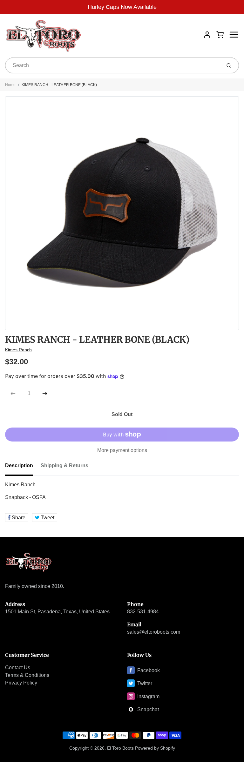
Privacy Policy (21, 682)
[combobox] (112, 65)
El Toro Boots (120, 748)
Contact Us (17, 667)
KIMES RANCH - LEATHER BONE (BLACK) (59, 85)
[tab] (23, 467)
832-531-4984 (143, 611)
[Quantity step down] (13, 393)
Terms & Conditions (27, 675)
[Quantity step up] (45, 393)
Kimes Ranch (18, 349)
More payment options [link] (122, 450)
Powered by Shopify (155, 748)
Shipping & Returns (64, 465)
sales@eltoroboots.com (153, 632)
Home (10, 85)
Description (19, 465)
